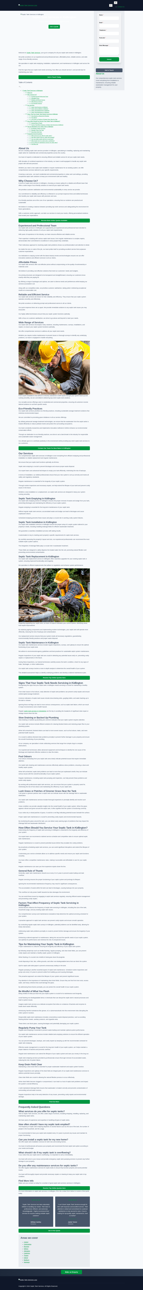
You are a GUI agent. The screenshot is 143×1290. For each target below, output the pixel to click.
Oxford (26, 1242)
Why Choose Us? (32, 94)
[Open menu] (110, 5)
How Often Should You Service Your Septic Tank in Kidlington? (43, 121)
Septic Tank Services (33, 53)
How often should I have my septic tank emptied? (42, 137)
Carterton (27, 1253)
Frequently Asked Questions (34, 134)
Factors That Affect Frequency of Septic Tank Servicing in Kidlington (47, 124)
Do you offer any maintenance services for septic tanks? (44, 142)
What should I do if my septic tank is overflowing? (43, 140)
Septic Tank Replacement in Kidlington (40, 110)
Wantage (27, 1262)
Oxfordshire (27, 1244)
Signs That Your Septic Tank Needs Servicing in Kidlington (42, 114)
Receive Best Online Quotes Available (54, 220)
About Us (29, 92)
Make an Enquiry (71, 1272)
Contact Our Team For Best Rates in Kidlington (54, 448)
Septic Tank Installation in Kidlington (39, 108)
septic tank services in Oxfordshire (35, 711)
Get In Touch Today (54, 77)
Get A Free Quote (54, 1230)
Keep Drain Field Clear (36, 132)
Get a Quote (54, 26)
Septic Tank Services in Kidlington (33, 90)
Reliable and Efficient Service (38, 100)
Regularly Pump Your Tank (37, 130)
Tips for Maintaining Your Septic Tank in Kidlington (40, 126)
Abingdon (27, 1251)
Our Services (30, 105)
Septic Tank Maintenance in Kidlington (40, 112)
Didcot (26, 1258)
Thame (26, 1255)
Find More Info (34, 144)
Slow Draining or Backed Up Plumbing (40, 116)
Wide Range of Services (37, 101)
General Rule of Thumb (36, 123)
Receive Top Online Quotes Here (54, 678)
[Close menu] (115, 2)
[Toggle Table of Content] (20, 87)
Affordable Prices (35, 98)
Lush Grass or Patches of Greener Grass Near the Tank (44, 119)
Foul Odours (34, 117)
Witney (26, 1249)
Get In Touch (109, 70)
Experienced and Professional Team (39, 96)
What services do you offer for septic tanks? (41, 135)
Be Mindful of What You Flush (38, 128)
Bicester (26, 1246)
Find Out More (54, 1102)
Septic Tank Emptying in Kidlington (39, 107)
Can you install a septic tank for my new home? (42, 139)
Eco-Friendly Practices (36, 103)
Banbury (26, 1260)
